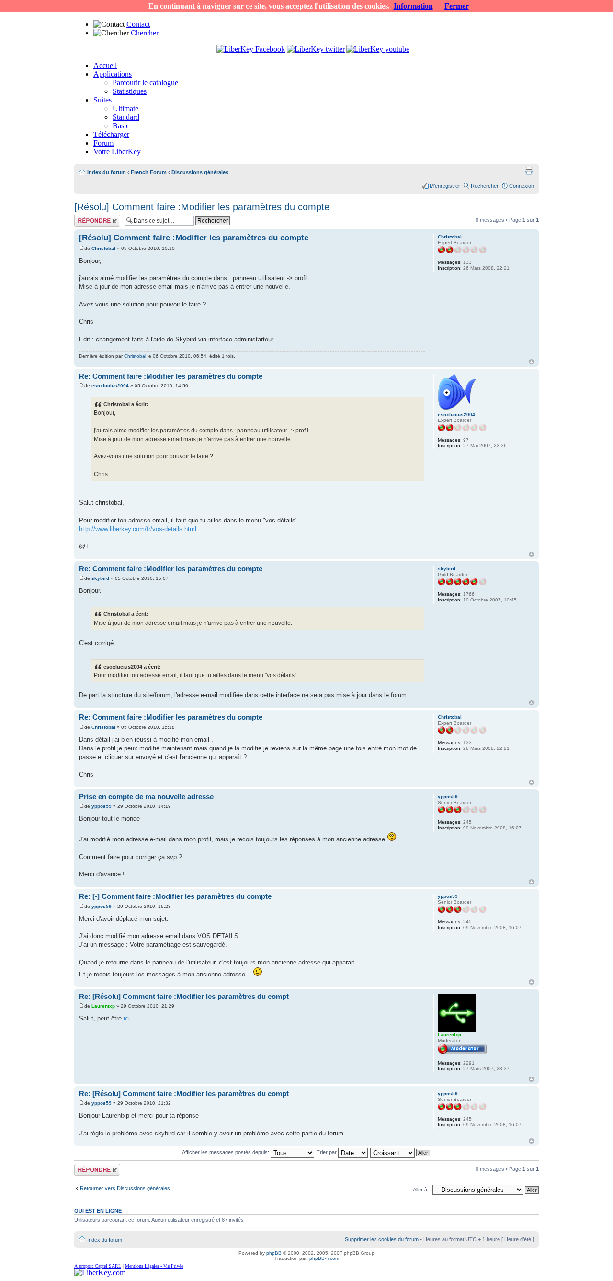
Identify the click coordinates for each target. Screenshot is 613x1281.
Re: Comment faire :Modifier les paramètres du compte (170, 376)
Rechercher (485, 186)
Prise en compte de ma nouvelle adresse (146, 797)
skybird (100, 578)
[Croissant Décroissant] (400, 1152)
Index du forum (106, 172)
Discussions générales (199, 172)
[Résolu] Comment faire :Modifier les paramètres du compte (201, 207)
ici (127, 1018)
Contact (138, 24)
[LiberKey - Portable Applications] (99, 1273)
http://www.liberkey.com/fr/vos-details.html (137, 529)
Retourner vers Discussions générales (125, 1188)
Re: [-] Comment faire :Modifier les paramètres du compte (175, 896)
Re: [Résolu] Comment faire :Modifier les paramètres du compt (184, 996)
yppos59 (101, 806)
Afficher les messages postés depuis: (226, 1152)
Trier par (327, 1152)
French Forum (149, 172)
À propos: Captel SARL (97, 1266)
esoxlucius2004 (110, 385)
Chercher (145, 33)
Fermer (456, 6)
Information (413, 6)
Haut (531, 361)
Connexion (521, 186)
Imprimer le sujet (528, 170)
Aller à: (421, 1189)
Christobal (103, 248)
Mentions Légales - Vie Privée (154, 1266)
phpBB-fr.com (324, 1258)
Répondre (85, 217)
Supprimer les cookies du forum (382, 1239)
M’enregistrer (445, 186)
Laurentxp (103, 1006)
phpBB (274, 1253)
